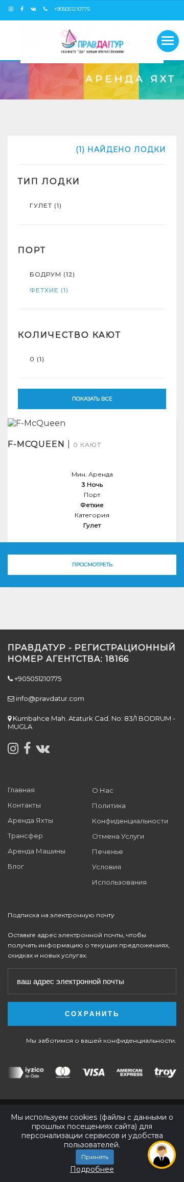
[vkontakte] (36, 9)
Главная (21, 790)
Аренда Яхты (30, 820)
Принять (94, 1157)
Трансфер (25, 836)
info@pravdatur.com (49, 698)
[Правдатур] (92, 42)
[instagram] (13, 9)
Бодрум (52, 274)
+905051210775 (71, 9)
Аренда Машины (36, 851)
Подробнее (92, 1169)
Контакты (24, 805)
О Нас (102, 790)
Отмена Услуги (118, 836)
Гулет (46, 205)
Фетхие (49, 290)
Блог (16, 866)
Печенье (107, 851)
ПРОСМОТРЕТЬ (92, 564)
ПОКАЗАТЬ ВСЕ (92, 398)
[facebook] (24, 9)
